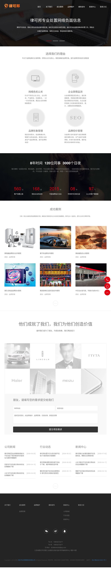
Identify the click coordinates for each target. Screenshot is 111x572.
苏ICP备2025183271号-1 (99, 560)
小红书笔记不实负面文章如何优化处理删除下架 (85, 463)
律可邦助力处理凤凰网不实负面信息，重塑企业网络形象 (85, 454)
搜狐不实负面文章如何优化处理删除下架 (85, 472)
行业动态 (66, 515)
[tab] (49, 41)
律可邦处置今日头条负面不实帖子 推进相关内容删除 (50, 454)
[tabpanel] (55, 23)
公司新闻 (66, 511)
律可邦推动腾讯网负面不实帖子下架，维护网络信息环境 (50, 463)
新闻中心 (92, 7)
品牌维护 (71, 7)
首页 (39, 7)
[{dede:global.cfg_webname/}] (12, 6)
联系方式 (103, 7)
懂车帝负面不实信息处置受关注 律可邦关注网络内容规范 (50, 472)
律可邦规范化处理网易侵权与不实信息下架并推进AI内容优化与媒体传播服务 (14, 455)
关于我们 (49, 7)
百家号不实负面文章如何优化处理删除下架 (14, 465)
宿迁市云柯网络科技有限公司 (26, 560)
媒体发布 (81, 7)
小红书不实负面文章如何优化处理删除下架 (14, 474)
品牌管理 (22, 511)
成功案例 (60, 7)
